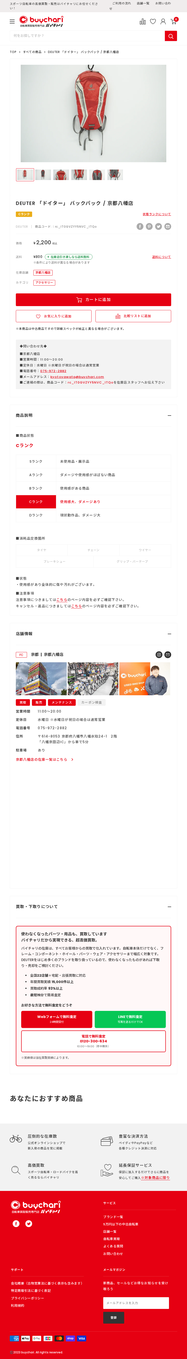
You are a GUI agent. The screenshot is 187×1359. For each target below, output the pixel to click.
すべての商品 (32, 52)
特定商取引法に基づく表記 (31, 1290)
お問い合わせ (113, 1254)
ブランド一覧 (113, 1217)
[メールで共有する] (167, 226)
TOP (13, 52)
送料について (161, 257)
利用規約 (17, 1305)
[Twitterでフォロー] (28, 1223)
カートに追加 (98, 299)
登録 (114, 1318)
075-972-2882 (53, 371)
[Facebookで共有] (140, 226)
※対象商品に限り (155, 1177)
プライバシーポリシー (27, 1298)
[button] (54, 316)
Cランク (24, 214)
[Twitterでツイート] (158, 226)
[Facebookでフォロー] (16, 1223)
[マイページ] (163, 21)
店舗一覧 (143, 3)
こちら (61, 599)
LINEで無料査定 (130, 1019)
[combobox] (87, 36)
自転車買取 (111, 1239)
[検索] (171, 36)
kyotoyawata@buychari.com (77, 377)
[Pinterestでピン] (149, 226)
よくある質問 (113, 1246)
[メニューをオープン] (12, 21)
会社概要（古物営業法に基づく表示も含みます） (47, 1283)
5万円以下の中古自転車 (121, 1224)
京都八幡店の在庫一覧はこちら (41, 759)
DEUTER (22, 227)
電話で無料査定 (93, 1041)
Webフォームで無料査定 (56, 1019)
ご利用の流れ (121, 3)
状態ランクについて (157, 214)
